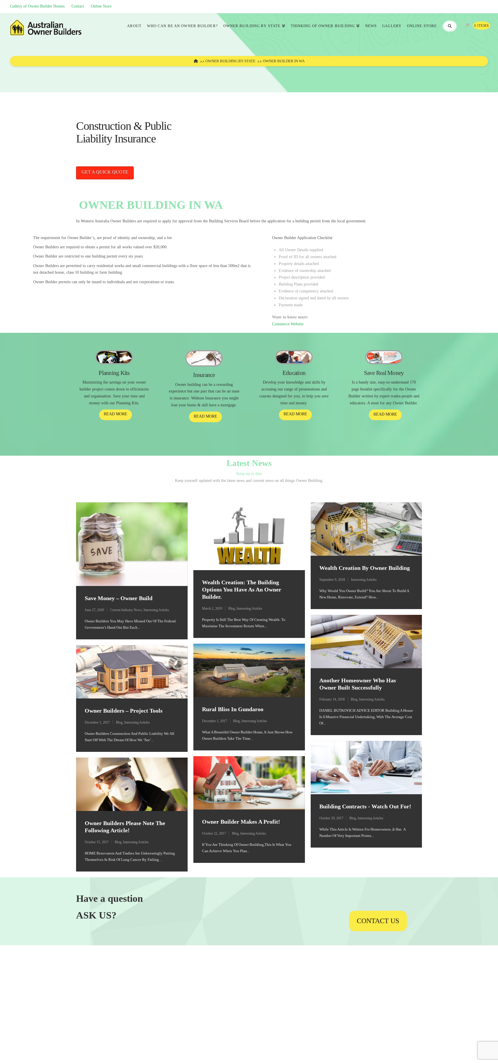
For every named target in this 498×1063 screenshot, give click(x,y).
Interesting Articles (156, 610)
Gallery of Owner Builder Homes (37, 6)
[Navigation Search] (449, 26)
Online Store (101, 6)
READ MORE (115, 414)
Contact (77, 6)
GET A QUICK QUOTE (105, 172)
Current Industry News (126, 610)
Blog (231, 608)
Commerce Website (287, 324)
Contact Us (378, 921)
